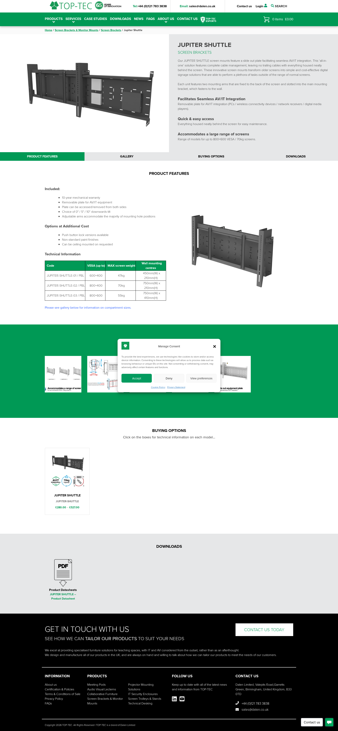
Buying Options (211, 156)
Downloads (120, 18)
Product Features (42, 156)
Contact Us (187, 18)
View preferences (201, 378)
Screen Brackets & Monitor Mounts (76, 30)
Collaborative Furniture (102, 694)
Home (48, 30)
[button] (215, 346)
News (138, 18)
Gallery (126, 156)
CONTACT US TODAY (264, 629)
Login (260, 6)
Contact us (244, 6)
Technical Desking (140, 703)
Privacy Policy (54, 698)
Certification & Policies (59, 689)
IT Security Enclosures (143, 694)
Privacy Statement (176, 387)
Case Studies (95, 18)
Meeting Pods (96, 684)
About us (166, 18)
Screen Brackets (111, 30)
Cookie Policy (158, 387)
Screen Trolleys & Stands (144, 698)
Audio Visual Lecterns (101, 689)
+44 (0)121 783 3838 (150, 6)
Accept (136, 378)
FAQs (150, 18)
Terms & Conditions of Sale (62, 694)
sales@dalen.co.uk (197, 6)
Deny (169, 378)
